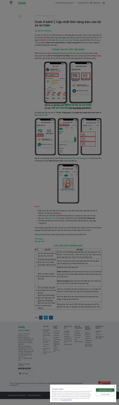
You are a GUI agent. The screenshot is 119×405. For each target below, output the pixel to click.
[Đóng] (114, 386)
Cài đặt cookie (105, 394)
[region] (83, 393)
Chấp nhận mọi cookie (105, 390)
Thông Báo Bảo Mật (66, 400)
